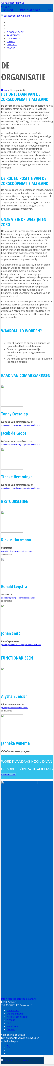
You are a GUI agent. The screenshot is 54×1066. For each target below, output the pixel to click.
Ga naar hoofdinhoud (12, 2)
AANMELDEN (8, 774)
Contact (11, 1029)
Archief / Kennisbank (30, 9)
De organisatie (15, 1013)
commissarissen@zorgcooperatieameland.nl (20, 425)
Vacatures (8, 9)
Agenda (11, 1019)
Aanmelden (13, 1010)
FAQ (49, 9)
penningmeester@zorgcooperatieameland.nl (21, 644)
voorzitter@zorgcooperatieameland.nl (18, 551)
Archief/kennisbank (17, 1016)
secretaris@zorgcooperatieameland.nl (18, 597)
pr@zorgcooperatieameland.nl (14, 707)
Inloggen (6, 6)
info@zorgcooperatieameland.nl (18, 998)
